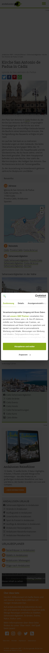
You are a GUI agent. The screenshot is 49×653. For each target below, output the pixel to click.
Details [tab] (21, 303)
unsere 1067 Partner (19, 316)
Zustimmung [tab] (8, 303)
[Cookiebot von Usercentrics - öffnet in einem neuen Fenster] (35, 296)
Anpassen (23, 355)
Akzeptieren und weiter (24, 346)
